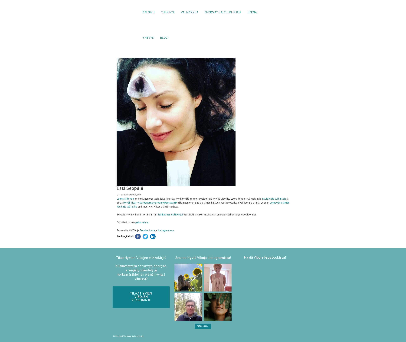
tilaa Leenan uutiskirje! (169, 214)
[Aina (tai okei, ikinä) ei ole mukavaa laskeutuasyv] (218, 307)
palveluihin (141, 222)
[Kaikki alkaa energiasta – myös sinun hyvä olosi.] (218, 278)
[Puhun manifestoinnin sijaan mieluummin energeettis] (188, 278)
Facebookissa (147, 230)
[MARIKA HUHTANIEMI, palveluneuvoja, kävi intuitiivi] (188, 307)
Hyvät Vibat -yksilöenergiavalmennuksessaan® (150, 203)
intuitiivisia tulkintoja (274, 199)
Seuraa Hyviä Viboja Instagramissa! (203, 258)
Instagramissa (166, 230)
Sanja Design (139, 336)
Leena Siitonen (125, 199)
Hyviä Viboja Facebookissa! (265, 258)
